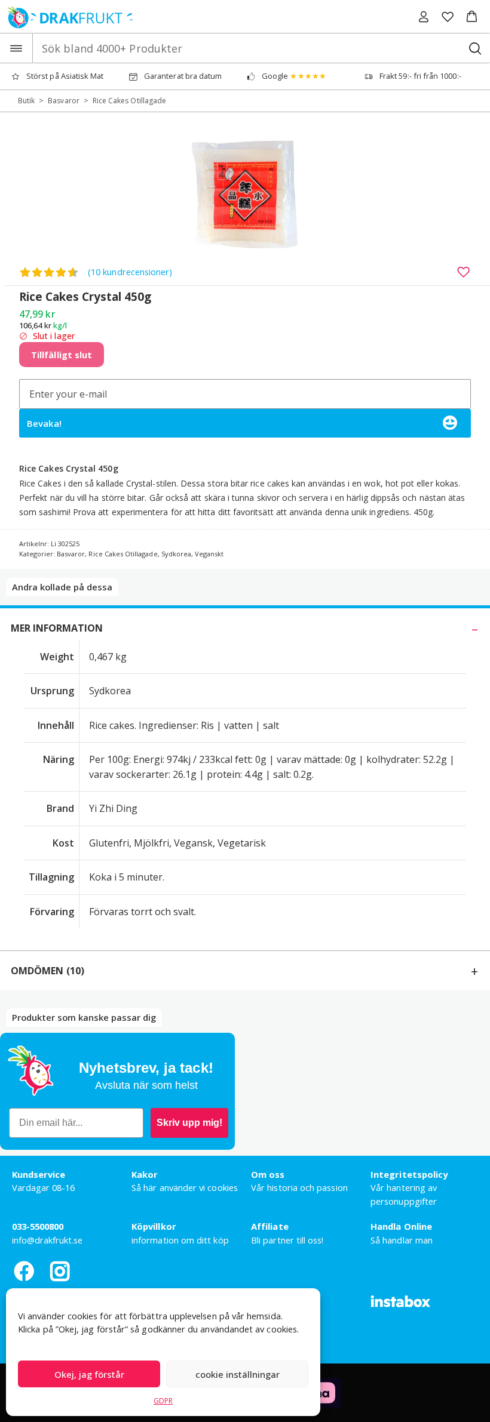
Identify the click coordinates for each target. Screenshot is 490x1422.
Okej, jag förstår (89, 1374)
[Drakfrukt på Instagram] (60, 1270)
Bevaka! (44, 423)
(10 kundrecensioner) (130, 272)
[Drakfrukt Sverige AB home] (66, 16)
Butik (26, 101)
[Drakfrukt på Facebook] (24, 1270)
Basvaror (63, 101)
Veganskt (209, 553)
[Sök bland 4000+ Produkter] (475, 48)
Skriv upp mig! (189, 1123)
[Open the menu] (16, 48)
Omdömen (47, 970)
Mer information (57, 628)
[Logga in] (424, 16)
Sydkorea (176, 553)
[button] (472, 16)
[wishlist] (448, 16)
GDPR (163, 1401)
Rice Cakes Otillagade (129, 101)
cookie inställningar (237, 1374)
